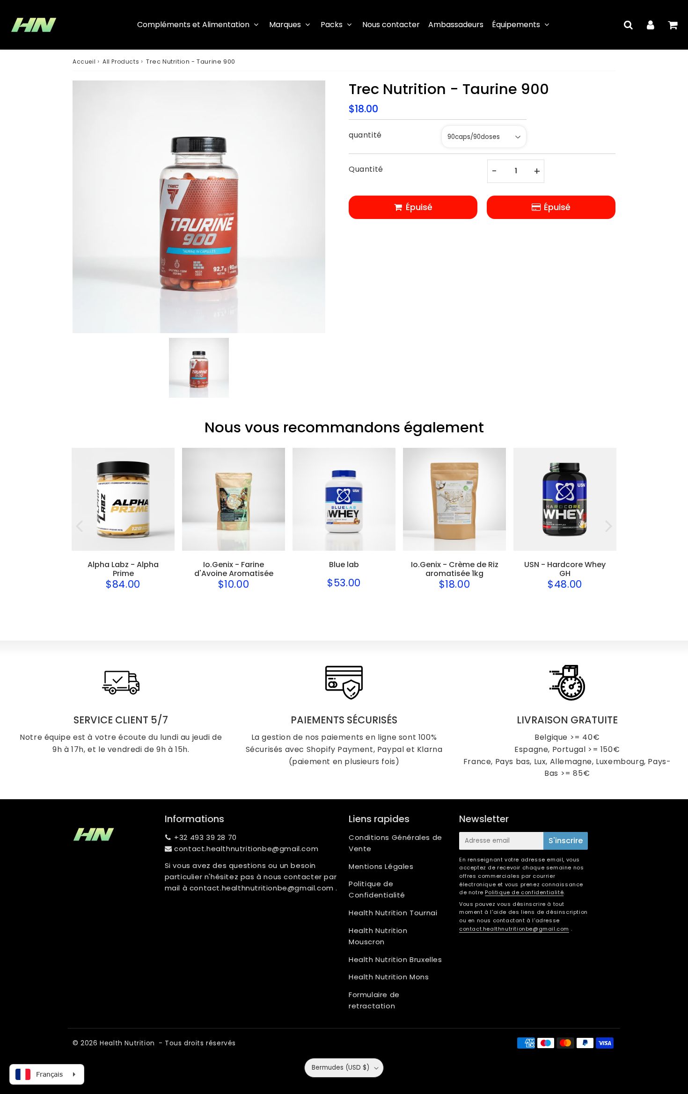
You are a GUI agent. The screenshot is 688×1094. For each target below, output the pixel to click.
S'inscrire (566, 840)
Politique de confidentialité (524, 892)
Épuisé (557, 207)
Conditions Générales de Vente (395, 842)
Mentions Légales (381, 866)
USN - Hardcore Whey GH (565, 569)
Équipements (516, 24)
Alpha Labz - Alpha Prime (123, 569)
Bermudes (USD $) (340, 1067)
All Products (120, 62)
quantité (365, 135)
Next (609, 525)
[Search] (628, 25)
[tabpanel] (199, 367)
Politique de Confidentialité (377, 889)
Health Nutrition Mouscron (378, 936)
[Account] (650, 25)
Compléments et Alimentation (193, 24)
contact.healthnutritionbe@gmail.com (246, 848)
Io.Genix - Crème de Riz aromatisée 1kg (454, 569)
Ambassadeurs (455, 24)
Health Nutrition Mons (389, 977)
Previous (79, 525)
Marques (285, 24)
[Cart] (672, 25)
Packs (332, 24)
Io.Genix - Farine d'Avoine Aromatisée (233, 569)
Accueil (84, 62)
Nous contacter (391, 24)
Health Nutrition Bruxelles (395, 959)
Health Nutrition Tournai (393, 913)
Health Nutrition (127, 1043)
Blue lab (344, 564)
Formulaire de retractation (374, 1000)
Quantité (366, 169)
